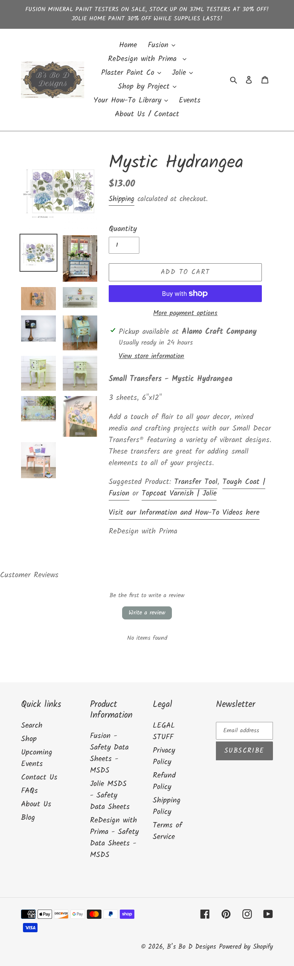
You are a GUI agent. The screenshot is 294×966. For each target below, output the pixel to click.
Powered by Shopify (246, 947)
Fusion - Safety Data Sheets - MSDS (109, 753)
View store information (151, 356)
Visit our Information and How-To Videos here (184, 513)
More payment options (185, 313)
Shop (29, 739)
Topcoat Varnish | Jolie (179, 493)
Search (31, 726)
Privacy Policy (164, 756)
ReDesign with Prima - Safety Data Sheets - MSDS (114, 837)
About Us (36, 804)
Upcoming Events (36, 758)
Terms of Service (167, 831)
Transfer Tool (195, 482)
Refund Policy (164, 781)
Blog (28, 818)
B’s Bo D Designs (191, 947)
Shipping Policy (167, 806)
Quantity (123, 229)
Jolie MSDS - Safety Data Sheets (110, 795)
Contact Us (39, 777)
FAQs (29, 791)
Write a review (147, 613)
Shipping (121, 199)
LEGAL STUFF (164, 731)
